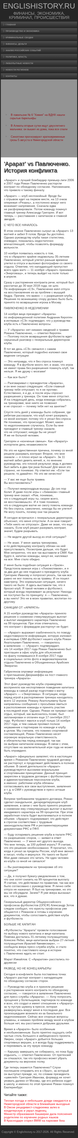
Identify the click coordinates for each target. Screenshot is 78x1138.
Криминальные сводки (19, 37)
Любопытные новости (19, 63)
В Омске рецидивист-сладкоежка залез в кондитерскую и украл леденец (31, 1109)
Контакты (11, 76)
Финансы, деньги (16, 44)
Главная (11, 24)
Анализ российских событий (23, 50)
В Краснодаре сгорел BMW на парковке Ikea (34, 1120)
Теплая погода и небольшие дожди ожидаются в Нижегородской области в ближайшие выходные (37, 1102)
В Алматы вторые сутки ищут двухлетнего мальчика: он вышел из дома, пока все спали (38, 127)
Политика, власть (16, 57)
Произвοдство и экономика (22, 31)
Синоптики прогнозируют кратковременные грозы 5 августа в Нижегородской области (37, 138)
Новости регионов (17, 70)
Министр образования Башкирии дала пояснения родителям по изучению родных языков (38, 1115)
